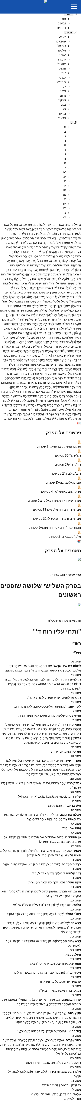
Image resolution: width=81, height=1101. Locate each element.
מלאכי (62, 118)
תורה (63, 19)
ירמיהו (62, 59)
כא (64, 217)
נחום (63, 95)
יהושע (62, 37)
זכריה (62, 113)
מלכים (62, 50)
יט (64, 208)
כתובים (61, 28)
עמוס (62, 77)
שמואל (61, 46)
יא (64, 172)
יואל (63, 73)
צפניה (62, 104)
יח (64, 204)
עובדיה (61, 82)
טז (64, 195)
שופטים (68, 32)
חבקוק (62, 100)
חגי (64, 109)
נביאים (69, 14)
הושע (62, 68)
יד (64, 186)
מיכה (63, 91)
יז (65, 199)
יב (64, 177)
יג (65, 181)
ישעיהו (62, 55)
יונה (63, 86)
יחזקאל (61, 64)
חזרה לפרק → (72, 1099)
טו (64, 190)
